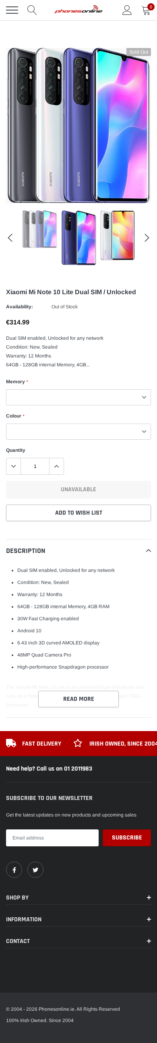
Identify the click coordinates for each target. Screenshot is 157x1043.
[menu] (12, 10)
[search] (32, 10)
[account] (127, 10)
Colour (15, 416)
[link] (14, 870)
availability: (19, 307)
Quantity (15, 450)
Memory (17, 381)
